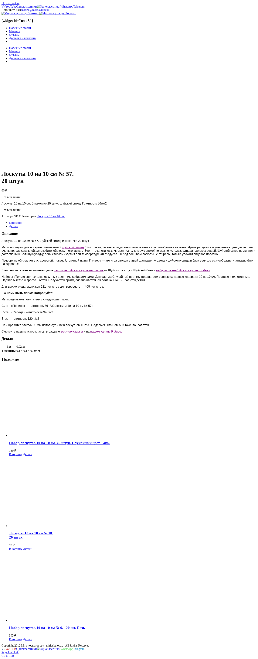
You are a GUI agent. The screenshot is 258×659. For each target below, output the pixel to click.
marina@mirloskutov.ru (35, 10)
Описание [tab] (15, 222)
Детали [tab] (13, 226)
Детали (27, 454)
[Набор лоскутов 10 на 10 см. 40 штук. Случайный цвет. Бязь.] (132, 401)
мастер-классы (72, 331)
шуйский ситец (73, 247)
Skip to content (10, 3)
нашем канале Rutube (105, 331)
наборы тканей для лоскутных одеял (183, 270)
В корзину (15, 454)
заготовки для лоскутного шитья (79, 270)
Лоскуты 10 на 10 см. (51, 216)
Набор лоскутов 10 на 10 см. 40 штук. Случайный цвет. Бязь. (59, 443)
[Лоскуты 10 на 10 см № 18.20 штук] (132, 492)
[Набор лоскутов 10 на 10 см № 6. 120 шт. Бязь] (132, 586)
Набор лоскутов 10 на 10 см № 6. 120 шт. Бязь (47, 628)
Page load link (10, 652)
